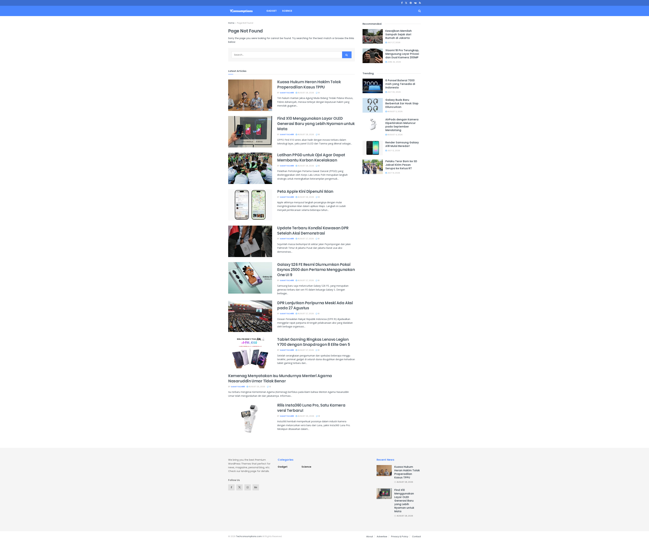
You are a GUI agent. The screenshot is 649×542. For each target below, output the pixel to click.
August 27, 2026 (305, 238)
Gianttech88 (287, 92)
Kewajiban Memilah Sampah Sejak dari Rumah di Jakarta (398, 34)
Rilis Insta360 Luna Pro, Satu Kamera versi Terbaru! (311, 408)
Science (287, 11)
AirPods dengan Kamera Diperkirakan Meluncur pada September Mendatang (401, 125)
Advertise (382, 536)
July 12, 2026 (393, 150)
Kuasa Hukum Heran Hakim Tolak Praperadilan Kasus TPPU (309, 84)
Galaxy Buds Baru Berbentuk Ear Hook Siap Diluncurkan (401, 103)
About (369, 536)
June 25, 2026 (394, 62)
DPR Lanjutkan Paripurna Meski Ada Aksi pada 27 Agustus (315, 305)
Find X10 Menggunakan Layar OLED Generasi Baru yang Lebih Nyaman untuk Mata (316, 124)
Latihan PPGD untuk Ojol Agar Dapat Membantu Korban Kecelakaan (311, 157)
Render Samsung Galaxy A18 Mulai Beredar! (402, 144)
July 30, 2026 (394, 92)
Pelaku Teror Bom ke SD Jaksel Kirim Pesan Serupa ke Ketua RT (401, 164)
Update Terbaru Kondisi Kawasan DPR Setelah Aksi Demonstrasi (312, 230)
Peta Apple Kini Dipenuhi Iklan (305, 191)
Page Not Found (245, 22)
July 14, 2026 (393, 172)
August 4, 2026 (395, 134)
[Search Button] (347, 54)
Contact (416, 536)
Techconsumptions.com (249, 536)
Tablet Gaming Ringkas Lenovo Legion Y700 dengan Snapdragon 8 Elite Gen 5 (313, 342)
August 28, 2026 (305, 92)
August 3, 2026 (395, 111)
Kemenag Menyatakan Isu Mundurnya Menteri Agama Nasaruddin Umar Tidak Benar (280, 378)
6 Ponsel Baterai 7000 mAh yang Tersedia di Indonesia (400, 84)
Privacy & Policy (399, 536)
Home (231, 22)
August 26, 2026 (256, 386)
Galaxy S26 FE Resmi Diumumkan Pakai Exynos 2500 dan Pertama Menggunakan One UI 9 (316, 270)
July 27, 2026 (393, 42)
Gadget (271, 11)
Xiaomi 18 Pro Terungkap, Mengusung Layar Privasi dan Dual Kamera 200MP (402, 54)
